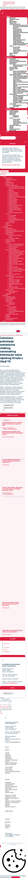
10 (0, 706)
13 (5, 706)
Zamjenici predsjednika (11, 786)
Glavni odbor (8, 788)
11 (2, 706)
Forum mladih (8, 767)
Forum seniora (9, 770)
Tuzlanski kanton (8, 407)
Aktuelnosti (4, 634)
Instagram (7, 651)
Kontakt (7, 761)
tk (3, 410)
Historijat (7, 754)
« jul (1, 713)
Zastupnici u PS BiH (10, 795)
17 (0, 708)
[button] (3, 8)
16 (10, 706)
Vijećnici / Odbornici (10, 806)
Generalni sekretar (10, 783)
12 (4, 706)
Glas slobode (8, 758)
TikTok (7, 827)
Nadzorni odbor (9, 792)
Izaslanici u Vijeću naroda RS (13, 801)
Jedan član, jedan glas (11, 760)
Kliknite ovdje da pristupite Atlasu (11, 164)
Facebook (7, 643)
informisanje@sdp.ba (11, 683)
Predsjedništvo (9, 785)
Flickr (5, 649)
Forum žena (8, 768)
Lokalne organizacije (10, 764)
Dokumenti (8, 755)
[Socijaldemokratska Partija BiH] (3, 10)
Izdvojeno (4, 436)
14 (7, 706)
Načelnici (7, 805)
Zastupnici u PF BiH (10, 796)
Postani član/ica (9, 811)
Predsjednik (8, 782)
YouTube (6, 647)
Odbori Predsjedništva (11, 762)
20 (6, 708)
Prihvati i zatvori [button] (15, 877)
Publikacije (8, 757)
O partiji (7, 752)
